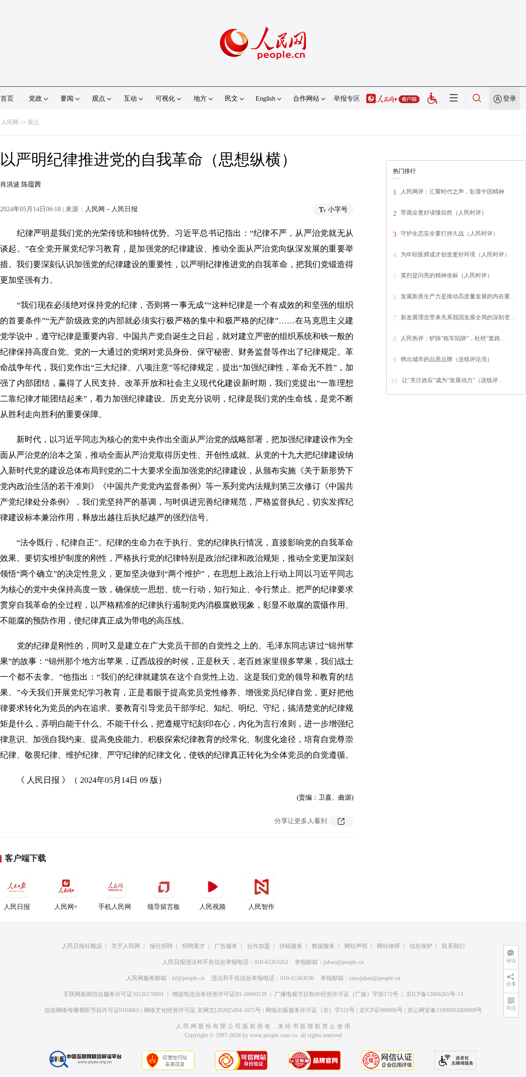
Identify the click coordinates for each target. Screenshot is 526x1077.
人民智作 (261, 906)
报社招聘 (161, 946)
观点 (33, 122)
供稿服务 (290, 946)
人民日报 (17, 906)
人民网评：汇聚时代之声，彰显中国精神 (452, 192)
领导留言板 (163, 906)
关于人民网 (125, 946)
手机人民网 (114, 906)
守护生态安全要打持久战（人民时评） (449, 234)
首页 (7, 98)
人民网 (9, 122)
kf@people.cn (188, 978)
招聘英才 (193, 946)
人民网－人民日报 (111, 208)
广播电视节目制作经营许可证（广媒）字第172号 (336, 994)
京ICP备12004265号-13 (434, 994)
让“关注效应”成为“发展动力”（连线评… (453, 380)
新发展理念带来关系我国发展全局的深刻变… (458, 317)
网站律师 (388, 946)
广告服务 (226, 946)
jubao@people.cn (343, 962)
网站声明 (355, 946)
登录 (509, 98)
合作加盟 (258, 946)
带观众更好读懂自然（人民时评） (444, 213)
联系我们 (453, 946)
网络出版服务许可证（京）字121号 (310, 1010)
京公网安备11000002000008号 (444, 1010)
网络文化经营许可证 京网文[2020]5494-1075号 (202, 1010)
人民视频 (212, 906)
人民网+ (66, 906)
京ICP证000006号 (381, 1010)
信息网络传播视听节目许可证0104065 (91, 1010)
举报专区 (347, 98)
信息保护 (420, 946)
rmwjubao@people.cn (374, 978)
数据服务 (323, 946)
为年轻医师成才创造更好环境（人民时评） (455, 254)
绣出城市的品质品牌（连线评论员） (447, 359)
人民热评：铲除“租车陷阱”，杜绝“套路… (453, 338)
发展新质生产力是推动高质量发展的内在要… (458, 296)
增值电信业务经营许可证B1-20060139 (219, 994)
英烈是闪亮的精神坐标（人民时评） (447, 275)
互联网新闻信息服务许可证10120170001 (113, 994)
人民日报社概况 (82, 946)
